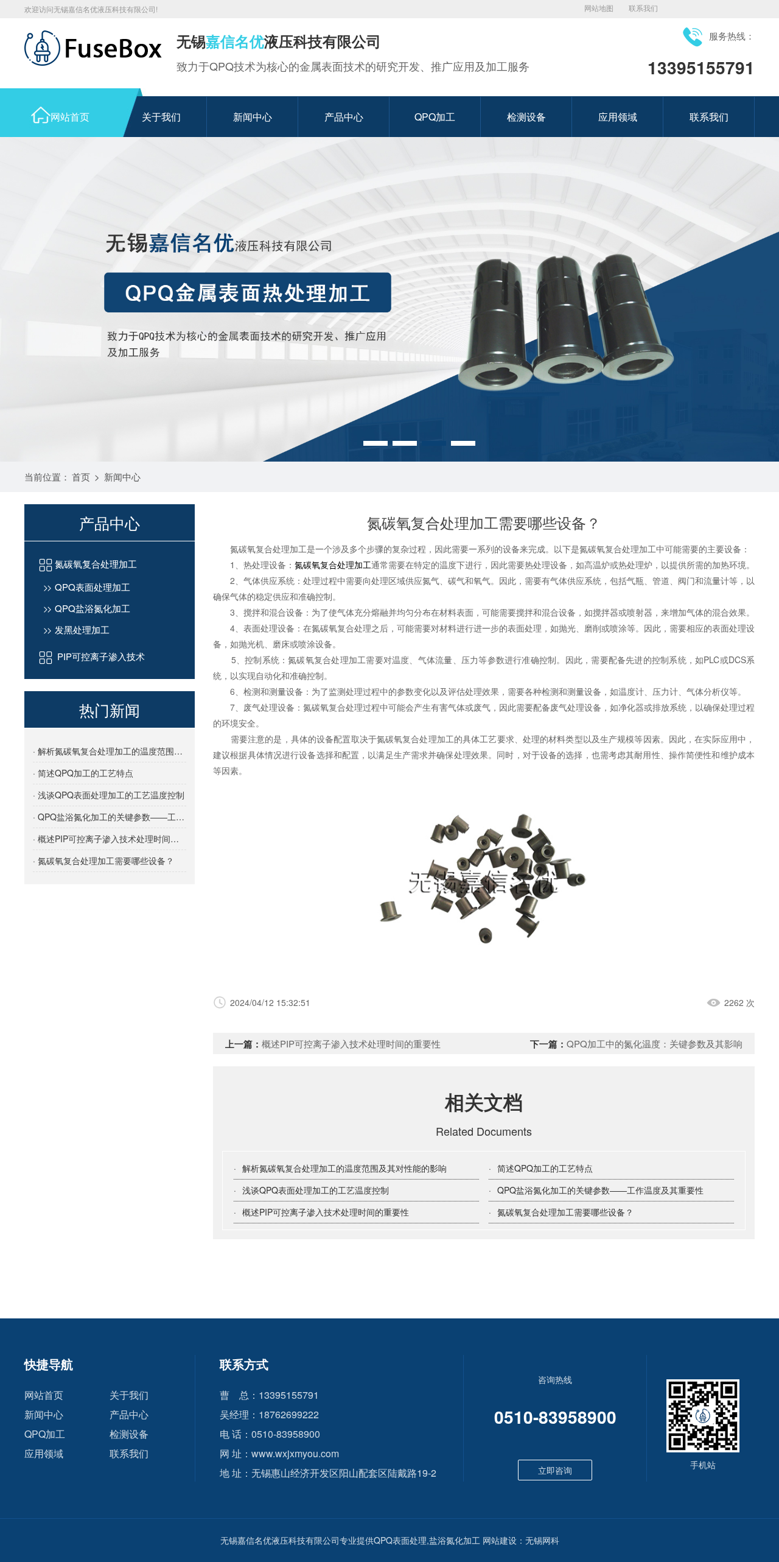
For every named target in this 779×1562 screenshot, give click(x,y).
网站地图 (598, 7)
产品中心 (343, 117)
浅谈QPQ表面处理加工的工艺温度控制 (315, 1190)
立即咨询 (555, 1470)
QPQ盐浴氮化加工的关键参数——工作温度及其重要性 (600, 1190)
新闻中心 (252, 117)
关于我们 (161, 117)
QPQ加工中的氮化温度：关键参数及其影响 (654, 1043)
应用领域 (617, 117)
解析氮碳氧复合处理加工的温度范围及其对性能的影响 (344, 1168)
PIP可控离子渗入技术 (100, 656)
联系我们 (643, 7)
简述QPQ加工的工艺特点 (545, 1168)
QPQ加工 (434, 117)
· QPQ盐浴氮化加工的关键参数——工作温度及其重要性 (109, 817)
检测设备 (526, 117)
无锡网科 (542, 1540)
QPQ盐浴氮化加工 (92, 608)
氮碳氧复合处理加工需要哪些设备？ (565, 1212)
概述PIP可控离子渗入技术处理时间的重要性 (351, 1043)
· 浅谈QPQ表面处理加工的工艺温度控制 (108, 795)
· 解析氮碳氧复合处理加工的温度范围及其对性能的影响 (109, 751)
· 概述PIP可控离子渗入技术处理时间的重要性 (109, 838)
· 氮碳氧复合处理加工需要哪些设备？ (103, 860)
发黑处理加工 (82, 629)
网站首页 (70, 117)
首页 (81, 476)
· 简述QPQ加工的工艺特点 (83, 773)
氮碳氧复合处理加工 (96, 563)
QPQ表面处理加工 (92, 586)
